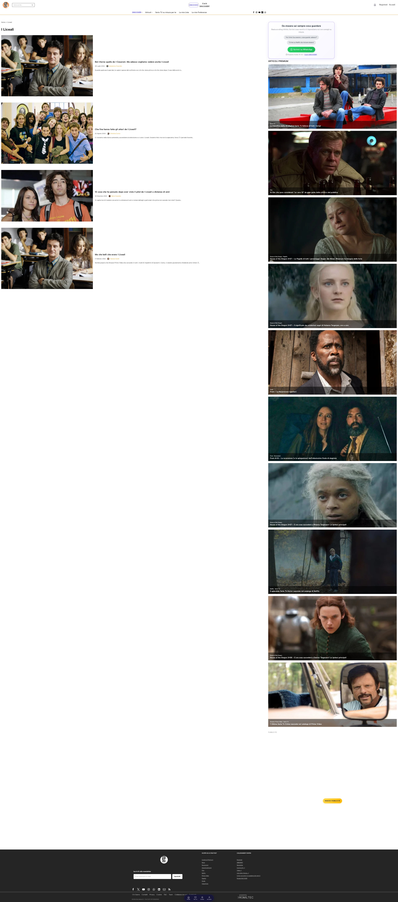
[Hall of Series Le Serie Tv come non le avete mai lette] (6, 5)
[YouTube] (259, 12)
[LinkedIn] (159, 889)
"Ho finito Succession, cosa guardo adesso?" (301, 37)
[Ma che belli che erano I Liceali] (47, 258)
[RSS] (169, 889)
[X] (138, 889)
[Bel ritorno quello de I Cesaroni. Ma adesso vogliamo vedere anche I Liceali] (47, 65)
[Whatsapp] (265, 12)
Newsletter (240, 865)
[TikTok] (262, 12)
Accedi (392, 5)
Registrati (383, 5)
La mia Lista (184, 12)
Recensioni (205, 865)
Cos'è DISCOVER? (310, 55)
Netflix (204, 873)
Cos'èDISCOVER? (205, 4)
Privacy (152, 895)
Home (3, 22)
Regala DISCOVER (242, 878)
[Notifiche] (375, 5)
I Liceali (9, 22)
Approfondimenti (207, 868)
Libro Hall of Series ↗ (243, 873)
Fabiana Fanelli (114, 259)
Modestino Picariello (115, 66)
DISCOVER (193, 5)
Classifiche (205, 883)
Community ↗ (241, 868)
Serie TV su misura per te (165, 12)
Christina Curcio (115, 133)
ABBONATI (240, 862)
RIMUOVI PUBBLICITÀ (332, 801)
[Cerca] (32, 5)
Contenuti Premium (207, 860)
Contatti (145, 895)
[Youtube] (143, 889)
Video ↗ (239, 870)
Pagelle (204, 878)
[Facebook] (254, 12)
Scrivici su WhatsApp (302, 49)
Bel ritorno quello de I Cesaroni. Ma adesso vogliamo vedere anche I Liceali (132, 62)
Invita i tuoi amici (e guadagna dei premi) (248, 875)
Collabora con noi (181, 895)
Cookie (159, 895)
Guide (203, 881)
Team (171, 895)
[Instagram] (256, 12)
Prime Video (205, 875)
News (203, 862)
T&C (165, 895)
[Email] (164, 889)
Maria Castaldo (116, 196)
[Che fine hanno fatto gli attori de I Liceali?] (47, 133)
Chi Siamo (136, 895)
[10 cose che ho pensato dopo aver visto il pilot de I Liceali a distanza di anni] (47, 196)
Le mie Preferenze (199, 12)
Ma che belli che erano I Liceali (110, 254)
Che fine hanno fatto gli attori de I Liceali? (115, 129)
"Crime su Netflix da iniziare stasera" (301, 42)
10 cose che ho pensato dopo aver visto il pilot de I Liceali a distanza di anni (132, 192)
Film (203, 870)
